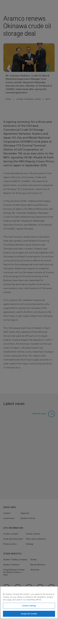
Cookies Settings (29, 606)
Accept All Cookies (29, 614)
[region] (29, 602)
